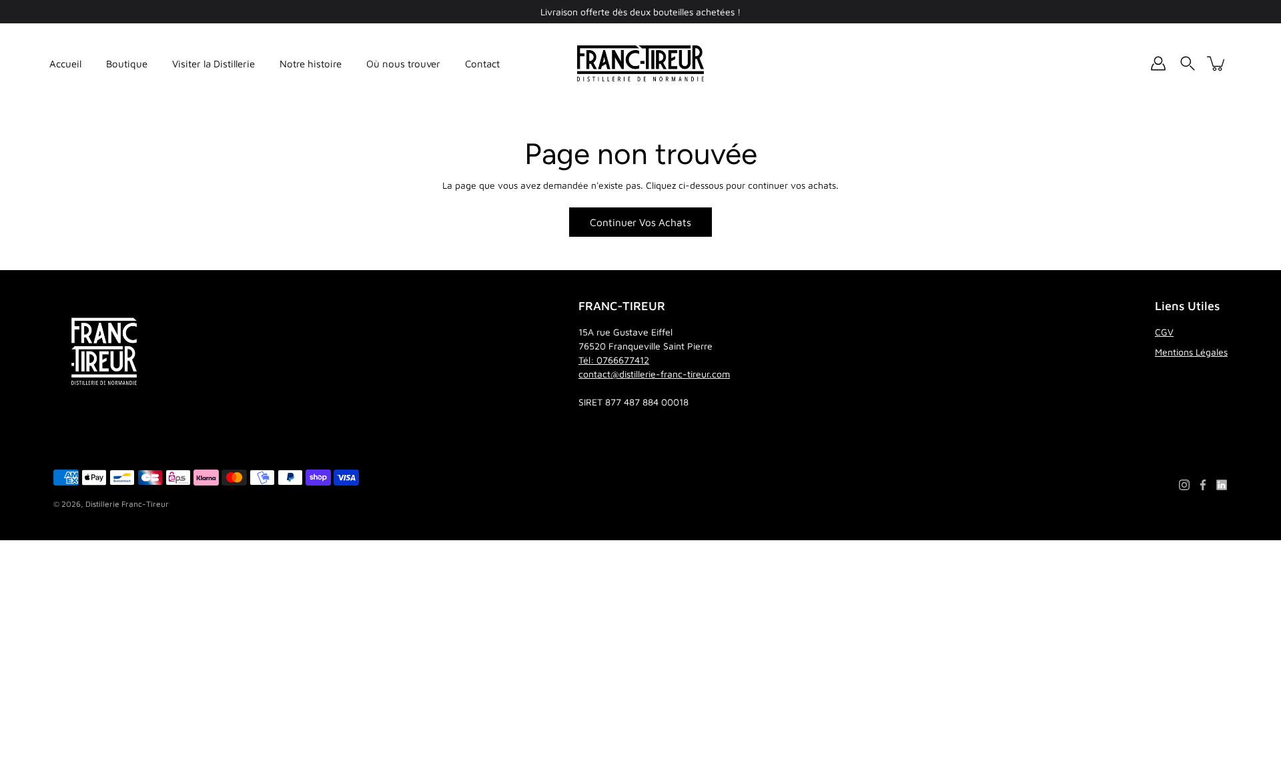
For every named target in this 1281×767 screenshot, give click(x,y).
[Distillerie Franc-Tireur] (640, 63)
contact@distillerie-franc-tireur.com (654, 373)
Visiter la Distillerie (213, 63)
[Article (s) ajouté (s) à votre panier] (1217, 63)
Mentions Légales (1191, 351)
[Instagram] (1184, 485)
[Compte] (1158, 63)
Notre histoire (311, 63)
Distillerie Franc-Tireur (127, 504)
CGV (1164, 331)
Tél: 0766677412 (613, 359)
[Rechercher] (1187, 63)
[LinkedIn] (1222, 485)
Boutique (126, 63)
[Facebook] (1203, 485)
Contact (482, 63)
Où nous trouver (403, 63)
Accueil (65, 63)
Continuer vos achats (640, 222)
